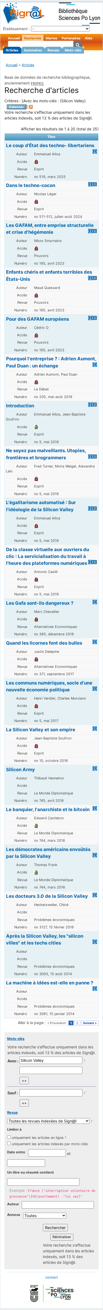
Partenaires (71, 38)
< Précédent (56, 1023)
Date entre (16, 1152)
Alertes (51, 38)
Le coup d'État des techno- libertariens (50, 145)
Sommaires (33, 50)
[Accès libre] (36, 427)
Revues (53, 50)
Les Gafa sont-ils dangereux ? (39, 603)
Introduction (20, 405)
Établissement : (16, 29)
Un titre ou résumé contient (30, 1172)
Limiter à (14, 1129)
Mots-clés (73, 50)
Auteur (13, 1204)
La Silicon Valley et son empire (40, 729)
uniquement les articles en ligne (37, 1138)
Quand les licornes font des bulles (44, 643)
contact (51, 1277)
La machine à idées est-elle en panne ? (49, 983)
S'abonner (16, 107)
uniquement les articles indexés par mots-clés (50, 1144)
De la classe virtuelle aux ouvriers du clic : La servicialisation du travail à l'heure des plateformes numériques (47, 556)
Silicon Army (20, 769)
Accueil (14, 38)
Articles (12, 50)
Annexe (13, 1215)
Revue (12, 1112)
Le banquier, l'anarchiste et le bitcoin (48, 809)
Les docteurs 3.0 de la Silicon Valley (47, 896)
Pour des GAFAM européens (37, 319)
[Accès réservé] (36, 162)
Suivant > (90, 1023)
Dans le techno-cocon (30, 185)
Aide (88, 38)
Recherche (32, 38)
